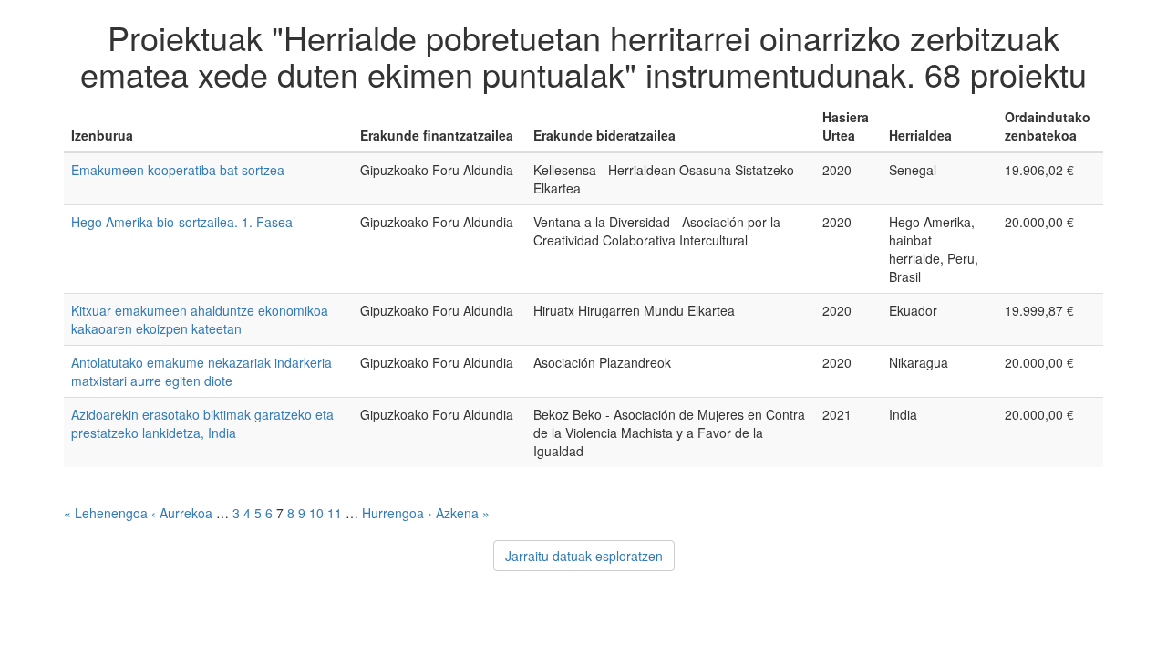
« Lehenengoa (106, 513)
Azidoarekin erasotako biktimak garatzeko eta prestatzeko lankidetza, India (202, 423)
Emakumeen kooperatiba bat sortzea (177, 170)
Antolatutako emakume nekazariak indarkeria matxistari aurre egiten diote (201, 371)
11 (334, 513)
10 (316, 513)
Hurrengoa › (397, 513)
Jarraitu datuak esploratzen (584, 556)
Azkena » (463, 513)
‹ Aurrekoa (181, 513)
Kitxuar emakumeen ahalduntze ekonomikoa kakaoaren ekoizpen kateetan (199, 319)
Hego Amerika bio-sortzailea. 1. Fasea (182, 222)
